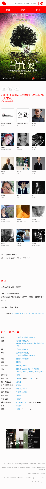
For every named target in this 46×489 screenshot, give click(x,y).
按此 (43, 474)
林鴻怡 (36, 371)
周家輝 (34, 147)
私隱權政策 (32, 463)
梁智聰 (34, 171)
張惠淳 (19, 243)
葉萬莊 (3, 195)
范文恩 (3, 219)
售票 (38, 9)
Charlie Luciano (22, 402)
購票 (23, 9)
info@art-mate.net (36, 478)
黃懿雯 (19, 195)
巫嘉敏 (19, 219)
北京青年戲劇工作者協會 (25, 355)
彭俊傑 (3, 243)
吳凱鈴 (24, 392)
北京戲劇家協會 (22, 352)
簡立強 (3, 171)
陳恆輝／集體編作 (23, 358)
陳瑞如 (3, 147)
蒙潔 (33, 195)
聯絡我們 (25, 463)
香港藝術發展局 (6, 123)
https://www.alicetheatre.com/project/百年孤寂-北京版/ (28, 313)
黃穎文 (19, 147)
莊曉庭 (19, 378)
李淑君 (19, 405)
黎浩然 (19, 171)
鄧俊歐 (19, 395)
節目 (7, 9)
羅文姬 (24, 388)
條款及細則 (41, 463)
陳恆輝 (34, 123)
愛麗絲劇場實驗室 (8, 101)
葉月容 (19, 375)
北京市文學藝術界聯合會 (25, 337)
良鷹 (18, 409)
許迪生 (34, 243)
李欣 (31, 378)
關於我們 (18, 463)
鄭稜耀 (34, 219)
